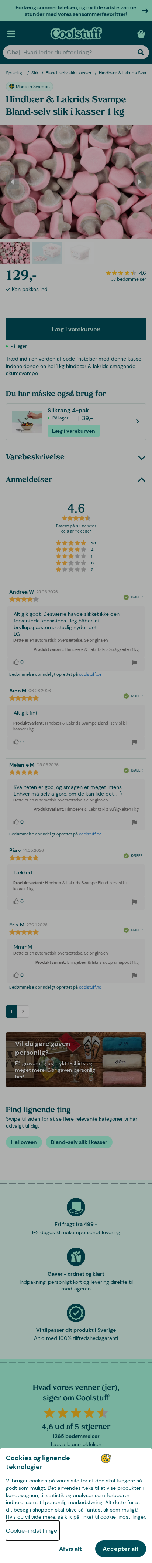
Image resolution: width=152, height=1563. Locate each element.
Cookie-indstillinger (32, 1531)
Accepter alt (121, 1549)
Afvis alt (70, 1549)
